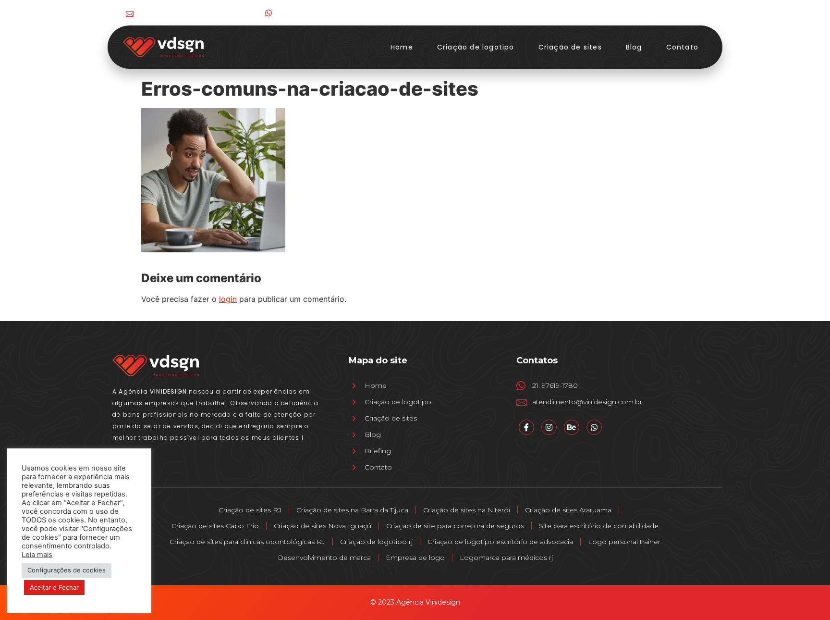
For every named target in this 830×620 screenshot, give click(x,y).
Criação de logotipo (475, 47)
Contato (682, 47)
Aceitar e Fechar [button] (54, 587)
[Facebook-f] (637, 13)
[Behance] (696, 13)
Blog (634, 47)
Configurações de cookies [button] (66, 570)
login (228, 299)
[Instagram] (657, 13)
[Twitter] (676, 13)
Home (402, 47)
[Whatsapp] (594, 427)
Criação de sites (570, 47)
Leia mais (37, 554)
